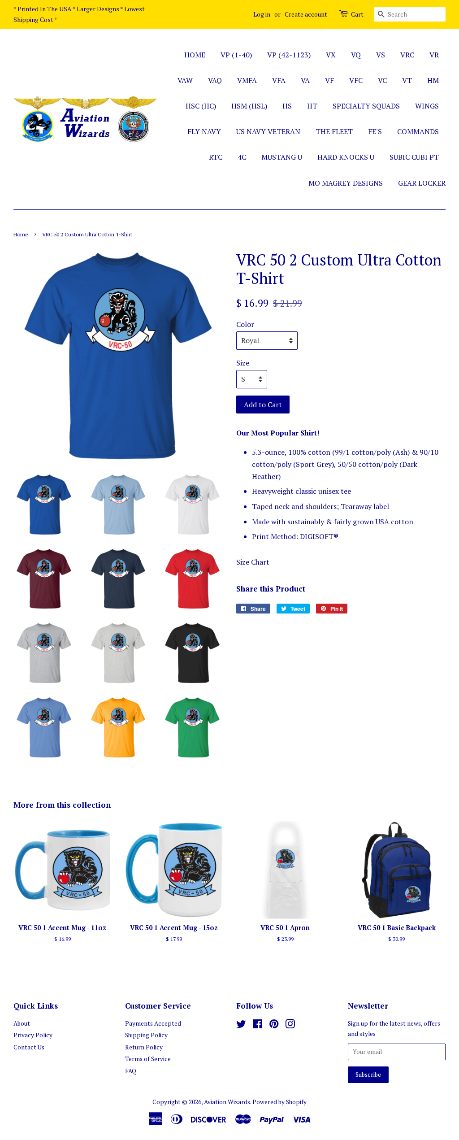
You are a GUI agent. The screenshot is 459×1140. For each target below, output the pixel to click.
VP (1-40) (236, 55)
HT (312, 106)
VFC (356, 80)
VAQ (215, 80)
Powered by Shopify (279, 1102)
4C (242, 157)
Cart (357, 14)
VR (434, 55)
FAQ (130, 1071)
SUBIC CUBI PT (414, 157)
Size (242, 363)
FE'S (375, 131)
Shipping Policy (146, 1035)
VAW (185, 80)
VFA (279, 80)
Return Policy (144, 1047)
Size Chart (252, 562)
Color (245, 324)
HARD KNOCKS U (345, 157)
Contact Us (28, 1047)
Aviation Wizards (227, 1102)
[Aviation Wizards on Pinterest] (274, 1026)
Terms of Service (148, 1059)
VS (380, 55)
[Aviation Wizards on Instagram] (290, 1026)
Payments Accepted (153, 1023)
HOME (194, 55)
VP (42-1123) (289, 55)
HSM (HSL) (249, 106)
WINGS (427, 106)
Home (20, 234)
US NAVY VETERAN (268, 131)
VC (382, 80)
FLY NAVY (204, 131)
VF (329, 80)
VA (305, 80)
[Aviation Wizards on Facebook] (257, 1026)
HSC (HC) (201, 106)
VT (407, 80)
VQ (356, 55)
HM (433, 80)
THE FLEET (334, 131)
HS (287, 106)
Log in (261, 14)
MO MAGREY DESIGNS (345, 183)
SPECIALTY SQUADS (366, 106)
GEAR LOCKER (422, 183)
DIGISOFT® (319, 536)
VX (331, 55)
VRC (407, 55)
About (21, 1023)
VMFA (247, 80)
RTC (215, 157)
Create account (306, 14)
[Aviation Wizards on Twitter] (241, 1026)
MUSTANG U (281, 157)
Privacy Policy (32, 1035)
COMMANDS (418, 131)
